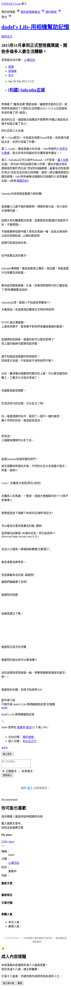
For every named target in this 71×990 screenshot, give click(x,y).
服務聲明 (36, 941)
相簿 (11, 66)
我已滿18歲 (8, 983)
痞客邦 (21, 727)
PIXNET (16, 938)
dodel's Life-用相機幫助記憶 (35, 27)
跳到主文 (6, 36)
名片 (11, 75)
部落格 (12, 71)
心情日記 (29, 59)
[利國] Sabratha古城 (26, 90)
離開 (20, 983)
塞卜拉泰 (62, 159)
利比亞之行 (30, 741)
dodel (4, 707)
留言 (29, 727)
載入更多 (7, 754)
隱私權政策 (61, 938)
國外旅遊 (28, 737)
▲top (4, 747)
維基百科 (22, 180)
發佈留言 (7, 775)
